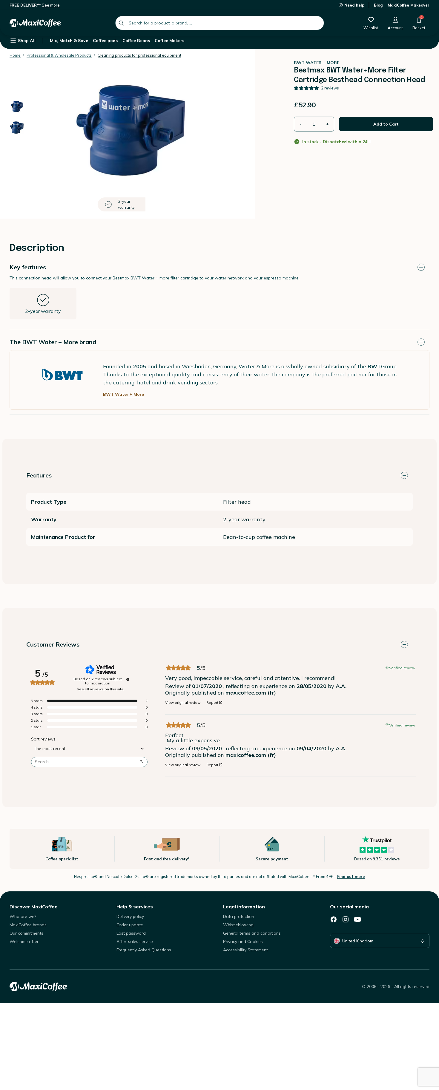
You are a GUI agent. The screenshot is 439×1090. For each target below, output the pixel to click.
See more (51, 5)
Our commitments (26, 933)
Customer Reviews (52, 644)
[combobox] (219, 23)
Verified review (402, 667)
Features (39, 475)
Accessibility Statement (245, 950)
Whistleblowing (238, 924)
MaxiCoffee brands (28, 924)
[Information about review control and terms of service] (127, 679)
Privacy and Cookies (243, 941)
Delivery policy (130, 916)
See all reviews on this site (100, 689)
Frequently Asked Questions (143, 950)
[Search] (121, 23)
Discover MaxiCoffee (34, 907)
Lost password (131, 933)
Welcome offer (24, 941)
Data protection (238, 916)
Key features (28, 267)
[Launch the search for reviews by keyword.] (141, 762)
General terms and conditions (252, 933)
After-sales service (134, 941)
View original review (182, 703)
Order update (129, 924)
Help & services (134, 907)
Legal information (244, 907)
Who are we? (23, 916)
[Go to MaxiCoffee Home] (35, 23)
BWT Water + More (123, 394)
